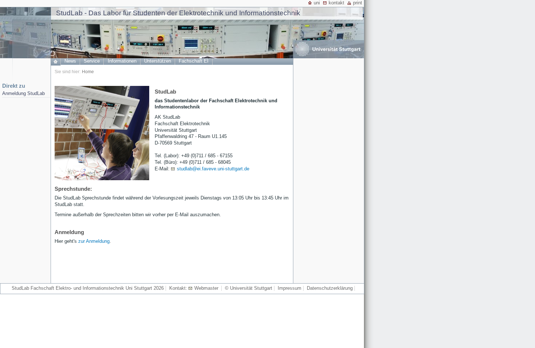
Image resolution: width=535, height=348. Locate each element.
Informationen (122, 61)
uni (317, 2)
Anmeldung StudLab (23, 93)
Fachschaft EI (194, 61)
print (357, 2)
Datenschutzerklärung (330, 288)
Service (92, 61)
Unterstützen (157, 61)
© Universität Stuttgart (248, 288)
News (70, 61)
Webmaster (206, 288)
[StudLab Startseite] (55, 64)
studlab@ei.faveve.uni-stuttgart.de (213, 168)
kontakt (336, 2)
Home (88, 71)
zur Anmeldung (94, 241)
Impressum (289, 288)
